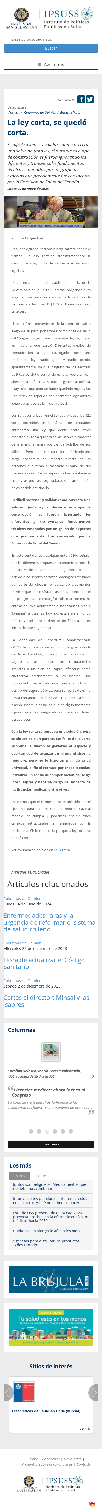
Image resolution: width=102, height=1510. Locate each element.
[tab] (19, 1176)
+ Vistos (19, 1175)
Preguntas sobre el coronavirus (46, 1464)
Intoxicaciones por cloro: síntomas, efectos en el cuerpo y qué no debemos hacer (50, 1200)
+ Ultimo (42, 1175)
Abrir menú (53, 64)
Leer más (51, 1144)
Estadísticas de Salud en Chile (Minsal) (46, 1411)
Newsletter (72, 1459)
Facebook (81, 99)
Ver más (85, 1428)
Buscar (51, 48)
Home (33, 1459)
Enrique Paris (70, 112)
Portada (14, 112)
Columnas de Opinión (40, 112)
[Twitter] (90, 99)
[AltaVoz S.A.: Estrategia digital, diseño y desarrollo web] (92, 1504)
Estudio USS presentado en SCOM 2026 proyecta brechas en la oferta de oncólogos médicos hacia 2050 (51, 1216)
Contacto (84, 1464)
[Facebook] (81, 99)
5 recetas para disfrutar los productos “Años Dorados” (46, 1242)
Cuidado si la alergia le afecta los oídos (47, 1230)
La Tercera (62, 850)
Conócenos (51, 1459)
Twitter (90, 99)
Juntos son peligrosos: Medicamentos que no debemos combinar (49, 1186)
